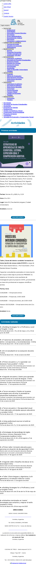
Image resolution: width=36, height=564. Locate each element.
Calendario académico (14, 58)
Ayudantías (11, 68)
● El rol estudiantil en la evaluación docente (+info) (17, 352)
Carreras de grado (13, 44)
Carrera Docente (12, 90)
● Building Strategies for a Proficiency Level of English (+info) (17, 328)
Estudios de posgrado (14, 46)
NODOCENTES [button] (8, 96)
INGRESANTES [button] (8, 49)
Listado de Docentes (14, 93)
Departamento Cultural (14, 38)
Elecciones (10, 39)
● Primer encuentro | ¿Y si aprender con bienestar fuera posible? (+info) (15, 363)
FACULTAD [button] (7, 28)
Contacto (6, 13)
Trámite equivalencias (14, 54)
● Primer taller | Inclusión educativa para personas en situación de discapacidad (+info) (17, 448)
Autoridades (11, 31)
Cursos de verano (13, 65)
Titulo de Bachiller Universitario (17, 69)
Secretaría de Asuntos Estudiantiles (19, 60)
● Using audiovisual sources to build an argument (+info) (15, 422)
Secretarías (11, 35)
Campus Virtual (12, 92)
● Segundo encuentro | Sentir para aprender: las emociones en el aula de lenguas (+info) (17, 378)
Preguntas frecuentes (14, 52)
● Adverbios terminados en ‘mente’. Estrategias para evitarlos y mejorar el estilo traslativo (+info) (16, 502)
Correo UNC (7, 3)
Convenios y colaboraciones (16, 41)
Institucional (11, 30)
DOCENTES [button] (7, 82)
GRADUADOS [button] (8, 73)
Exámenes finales (13, 62)
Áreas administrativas (14, 36)
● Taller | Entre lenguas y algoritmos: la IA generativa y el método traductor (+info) (16, 477)
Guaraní (5, 10)
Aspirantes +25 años (14, 55)
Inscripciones (18, 217)
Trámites (10, 71)
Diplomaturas (11, 47)
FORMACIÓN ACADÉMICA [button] (12, 42)
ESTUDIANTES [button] (8, 57)
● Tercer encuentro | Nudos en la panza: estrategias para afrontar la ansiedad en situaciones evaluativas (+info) (15, 393)
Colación (10, 74)
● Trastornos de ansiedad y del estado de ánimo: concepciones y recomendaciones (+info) (18, 341)
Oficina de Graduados (14, 76)
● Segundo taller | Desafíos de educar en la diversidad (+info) (16, 463)
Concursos (10, 81)
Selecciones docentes (14, 79)
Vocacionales (11, 66)
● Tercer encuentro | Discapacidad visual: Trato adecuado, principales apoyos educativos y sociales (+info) (17, 410)
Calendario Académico (14, 84)
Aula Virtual (7, 7)
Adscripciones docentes (15, 77)
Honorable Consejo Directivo (16, 33)
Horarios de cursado (14, 63)
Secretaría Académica (14, 85)
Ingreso (9, 50)
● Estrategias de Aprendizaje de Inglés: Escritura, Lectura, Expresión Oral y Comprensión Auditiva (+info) (15, 434)
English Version (8, 16)
